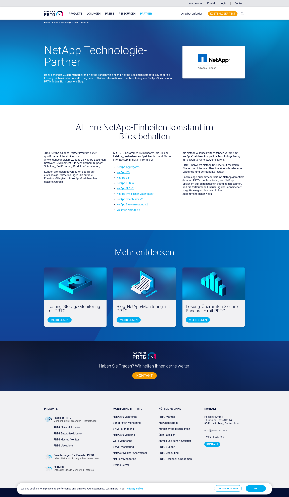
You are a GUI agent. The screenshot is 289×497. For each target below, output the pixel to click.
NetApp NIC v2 (125, 188)
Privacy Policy (135, 488)
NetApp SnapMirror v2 (130, 199)
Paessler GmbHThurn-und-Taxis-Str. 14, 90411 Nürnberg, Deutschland (221, 420)
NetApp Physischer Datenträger (135, 193)
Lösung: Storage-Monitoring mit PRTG (73, 308)
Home (47, 22)
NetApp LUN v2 (125, 183)
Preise (109, 13)
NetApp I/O (123, 172)
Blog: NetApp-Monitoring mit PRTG (143, 308)
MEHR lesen (60, 320)
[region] (144, 488)
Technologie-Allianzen (70, 22)
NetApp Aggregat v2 (128, 167)
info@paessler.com (215, 430)
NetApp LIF (123, 177)
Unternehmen (195, 3)
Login (223, 3)
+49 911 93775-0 (214, 436)
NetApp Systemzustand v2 (132, 204)
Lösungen (94, 13)
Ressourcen (127, 13)
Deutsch (239, 3)
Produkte (75, 13)
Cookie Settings (228, 488)
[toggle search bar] (241, 14)
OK (255, 488)
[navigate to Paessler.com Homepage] (53, 13)
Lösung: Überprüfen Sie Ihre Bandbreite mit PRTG (212, 308)
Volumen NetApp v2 (128, 209)
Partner (146, 13)
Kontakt (211, 3)
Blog (80, 81)
